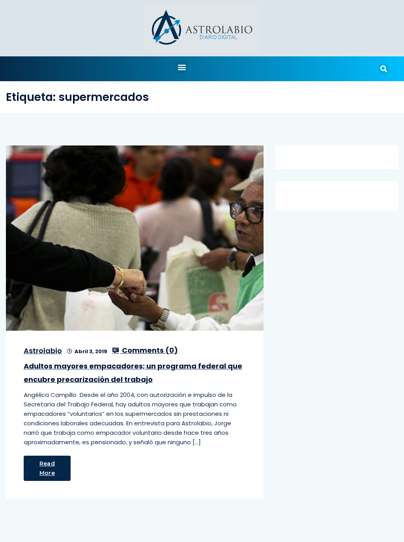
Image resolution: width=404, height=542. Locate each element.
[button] (181, 66)
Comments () (149, 350)
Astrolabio (43, 350)
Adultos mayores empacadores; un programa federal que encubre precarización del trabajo (133, 372)
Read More (47, 468)
